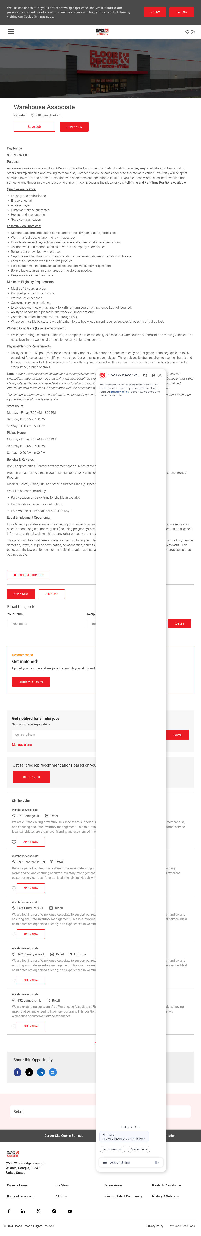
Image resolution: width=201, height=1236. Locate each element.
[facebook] (8, 1211)
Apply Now (34, 841)
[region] (131, 768)
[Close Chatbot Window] (160, 375)
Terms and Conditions (181, 1226)
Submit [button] (178, 734)
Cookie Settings (34, 16)
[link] (22, 745)
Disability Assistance (166, 1185)
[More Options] (104, 1162)
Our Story (62, 1185)
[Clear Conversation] (145, 375)
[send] (157, 1162)
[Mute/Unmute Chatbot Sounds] (153, 375)
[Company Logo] (102, 31)
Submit (179, 623)
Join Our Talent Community (123, 1196)
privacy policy (120, 391)
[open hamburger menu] (11, 32)
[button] (74, 127)
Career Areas (113, 1185)
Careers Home (17, 1185)
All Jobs (61, 1196)
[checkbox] (35, 127)
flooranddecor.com (20, 1196)
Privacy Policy (154, 1226)
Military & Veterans (165, 1196)
